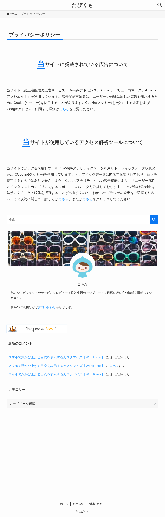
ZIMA (113, 366)
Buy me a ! (41, 329)
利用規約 (78, 503)
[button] (160, 5)
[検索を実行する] (154, 219)
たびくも (82, 5)
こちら (64, 109)
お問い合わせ (47, 307)
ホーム (64, 503)
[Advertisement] (83, 445)
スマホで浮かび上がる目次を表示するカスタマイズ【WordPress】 (56, 357)
